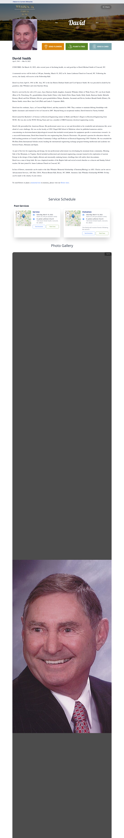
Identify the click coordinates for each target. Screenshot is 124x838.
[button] (23, 216)
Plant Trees (53, 226)
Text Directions (39, 226)
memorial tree (36, 182)
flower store (65, 182)
